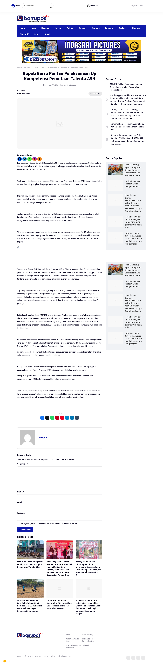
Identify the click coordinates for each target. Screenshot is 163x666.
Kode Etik (86, 645)
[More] (39, 159)
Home (22, 28)
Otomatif (24, 34)
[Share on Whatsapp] (52, 418)
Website (21, 513)
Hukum (58, 28)
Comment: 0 (95, 93)
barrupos (42, 437)
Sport (36, 34)
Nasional (45, 28)
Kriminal (82, 28)
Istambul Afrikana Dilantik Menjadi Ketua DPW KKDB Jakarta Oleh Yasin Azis (133, 222)
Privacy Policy (87, 634)
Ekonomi (96, 28)
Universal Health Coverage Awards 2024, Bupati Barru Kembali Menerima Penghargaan (133, 239)
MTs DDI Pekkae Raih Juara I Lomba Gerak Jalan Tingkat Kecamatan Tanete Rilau (30, 564)
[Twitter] (24, 159)
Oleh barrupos (23, 93)
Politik (70, 28)
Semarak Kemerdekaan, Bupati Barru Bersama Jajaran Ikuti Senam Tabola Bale (127, 127)
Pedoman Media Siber (72, 640)
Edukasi (122, 28)
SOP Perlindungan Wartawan (73, 646)
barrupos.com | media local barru (44, 656)
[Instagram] (34, 159)
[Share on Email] (57, 418)
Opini (47, 34)
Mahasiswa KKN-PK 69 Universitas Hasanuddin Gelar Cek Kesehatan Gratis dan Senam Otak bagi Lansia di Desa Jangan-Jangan (88, 607)
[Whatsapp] (29, 159)
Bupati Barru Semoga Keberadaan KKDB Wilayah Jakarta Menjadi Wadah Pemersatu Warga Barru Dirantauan (133, 203)
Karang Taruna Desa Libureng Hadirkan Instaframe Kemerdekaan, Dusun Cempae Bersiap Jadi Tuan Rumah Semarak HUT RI (88, 568)
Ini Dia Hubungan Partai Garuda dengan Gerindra (132, 184)
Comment (22, 464)
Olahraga (136, 28)
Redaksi (69, 634)
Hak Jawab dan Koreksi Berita (88, 640)
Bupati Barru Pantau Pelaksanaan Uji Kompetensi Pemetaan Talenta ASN (59, 76)
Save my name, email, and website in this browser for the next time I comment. (48, 523)
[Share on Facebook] (42, 418)
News (33, 28)
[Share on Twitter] (47, 418)
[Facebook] (19, 159)
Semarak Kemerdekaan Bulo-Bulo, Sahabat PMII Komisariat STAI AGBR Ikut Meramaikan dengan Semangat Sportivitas (29, 606)
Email (20, 502)
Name (20, 492)
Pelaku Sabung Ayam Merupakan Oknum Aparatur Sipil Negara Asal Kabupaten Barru (133, 170)
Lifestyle (109, 28)
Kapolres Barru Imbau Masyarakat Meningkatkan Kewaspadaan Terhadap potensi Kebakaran (59, 604)
